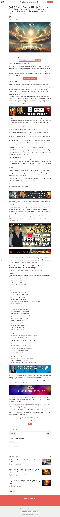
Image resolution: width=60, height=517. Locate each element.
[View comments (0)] (14, 20)
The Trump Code (13, 203)
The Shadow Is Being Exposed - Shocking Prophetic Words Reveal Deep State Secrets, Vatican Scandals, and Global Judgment (24, 482)
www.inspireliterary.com (39, 379)
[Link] (7, 82)
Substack (24, 514)
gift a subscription (20, 404)
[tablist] (14, 442)
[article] (30, 463)
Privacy (29, 508)
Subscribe (50, 2)
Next (48, 433)
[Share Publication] (45, 2)
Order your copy (30, 262)
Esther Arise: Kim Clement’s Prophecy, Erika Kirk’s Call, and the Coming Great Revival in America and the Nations (24, 471)
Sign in (56, 2)
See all (11, 491)
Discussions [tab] (17, 456)
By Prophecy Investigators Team (15, 485)
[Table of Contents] (1, 258)
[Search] (43, 2)
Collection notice (38, 508)
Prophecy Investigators (38, 208)
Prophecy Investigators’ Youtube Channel (32, 216)
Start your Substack (27, 511)
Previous (13, 433)
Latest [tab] (13, 456)
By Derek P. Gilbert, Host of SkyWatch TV (17, 463)
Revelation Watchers (26, 208)
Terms (33, 508)
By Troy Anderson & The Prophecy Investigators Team (19, 474)
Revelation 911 (33, 257)
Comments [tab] (11, 442)
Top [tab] (10, 456)
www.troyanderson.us (41, 409)
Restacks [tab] (16, 442)
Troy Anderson (18, 464)
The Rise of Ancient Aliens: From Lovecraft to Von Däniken (23, 460)
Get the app (35, 511)
